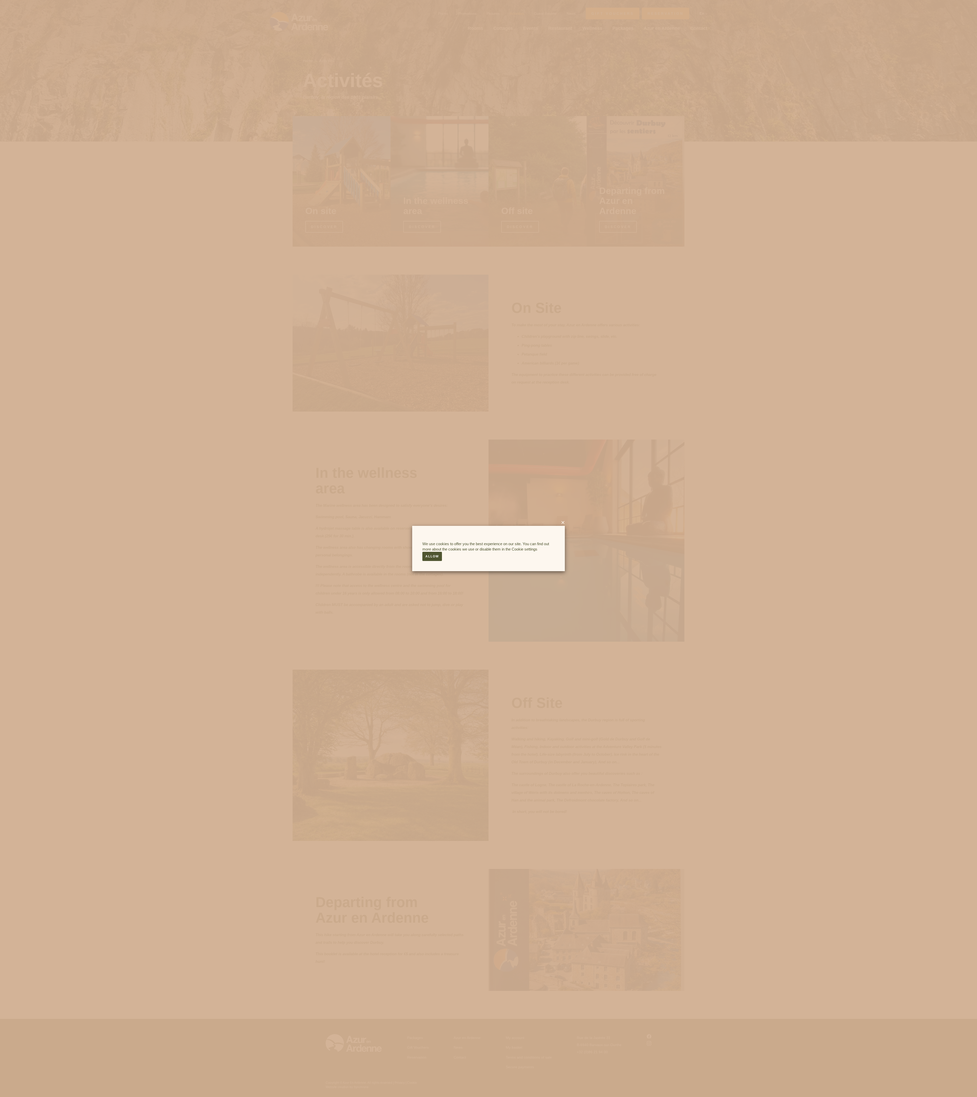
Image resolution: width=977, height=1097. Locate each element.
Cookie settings (524, 549)
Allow (432, 556)
